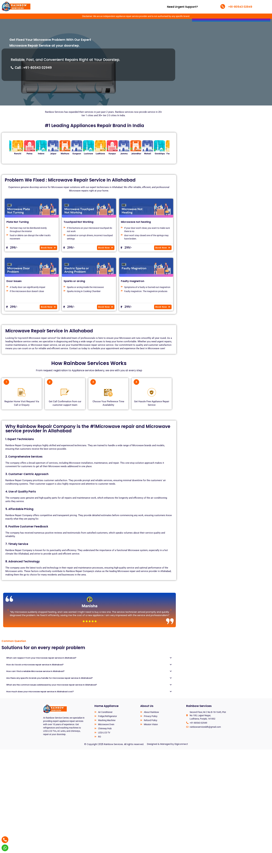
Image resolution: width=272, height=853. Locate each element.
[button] (8, 609)
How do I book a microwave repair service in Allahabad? (35, 664)
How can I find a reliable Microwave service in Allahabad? (35, 671)
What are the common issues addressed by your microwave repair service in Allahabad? (51, 684)
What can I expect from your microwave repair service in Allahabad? (41, 658)
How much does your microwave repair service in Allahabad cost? (40, 691)
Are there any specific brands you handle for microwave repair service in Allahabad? (49, 678)
